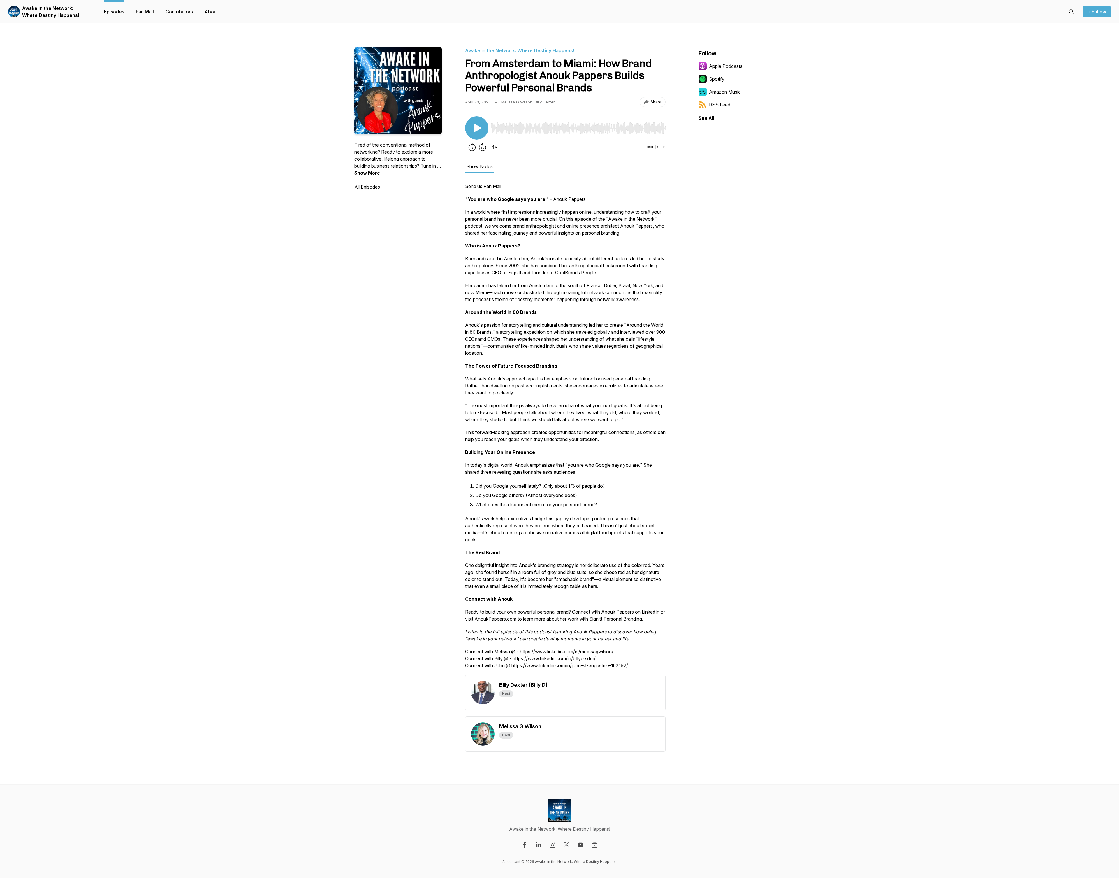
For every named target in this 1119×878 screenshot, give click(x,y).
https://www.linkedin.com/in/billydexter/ (554, 658)
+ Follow (1097, 12)
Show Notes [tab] (479, 166)
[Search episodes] (1071, 11)
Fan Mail (145, 12)
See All (706, 118)
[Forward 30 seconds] (482, 147)
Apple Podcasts (726, 66)
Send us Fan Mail (483, 186)
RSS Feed (719, 105)
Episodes (114, 12)
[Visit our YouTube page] (580, 845)
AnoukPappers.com (495, 619)
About (211, 12)
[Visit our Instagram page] (552, 845)
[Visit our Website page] (594, 845)
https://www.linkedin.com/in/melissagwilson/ (566, 651)
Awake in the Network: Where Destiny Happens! (50, 11)
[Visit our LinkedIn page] (538, 845)
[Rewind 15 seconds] (472, 147)
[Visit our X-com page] (566, 845)
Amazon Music (725, 92)
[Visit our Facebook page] (524, 845)
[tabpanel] (565, 429)
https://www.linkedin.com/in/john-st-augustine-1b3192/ (569, 665)
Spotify (716, 79)
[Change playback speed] (495, 147)
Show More (367, 173)
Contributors (179, 12)
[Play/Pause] (476, 128)
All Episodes (367, 187)
